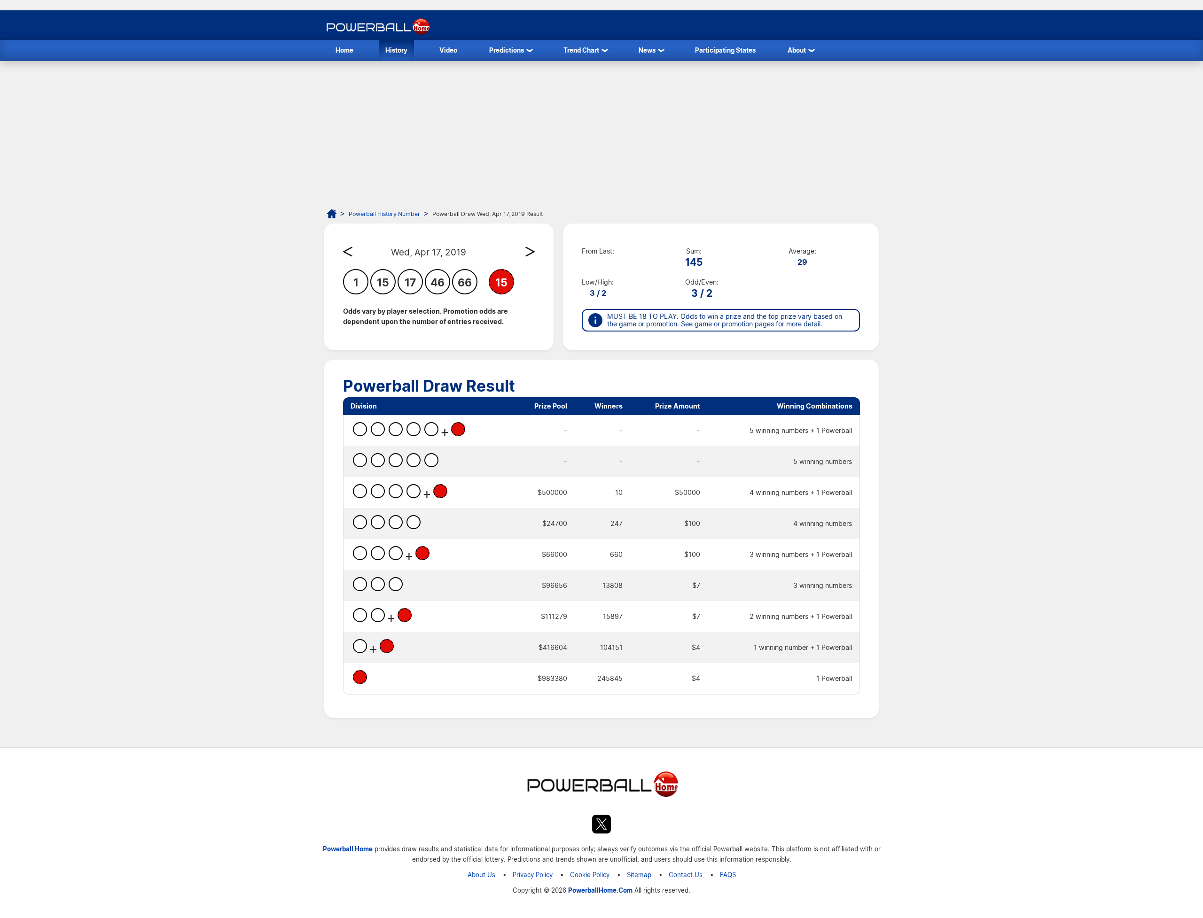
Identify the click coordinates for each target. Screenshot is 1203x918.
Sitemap (639, 875)
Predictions (506, 50)
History (396, 50)
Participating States (725, 50)
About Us (481, 875)
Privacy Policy (533, 875)
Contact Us (686, 875)
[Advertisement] (601, 131)
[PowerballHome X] (601, 825)
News (647, 50)
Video (448, 50)
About (797, 50)
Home (344, 50)
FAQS (728, 875)
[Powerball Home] (377, 35)
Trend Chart (581, 50)
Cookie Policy (589, 875)
